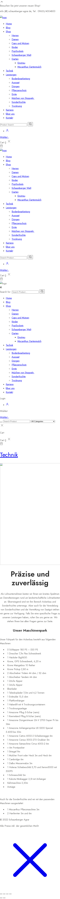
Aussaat (15, 82)
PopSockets (17, 51)
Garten (15, 59)
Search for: (5, 292)
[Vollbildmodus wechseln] (4, 893)
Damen (15, 39)
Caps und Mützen (20, 43)
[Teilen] (7, 893)
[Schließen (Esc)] (10, 893)
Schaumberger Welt (21, 55)
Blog (8, 27)
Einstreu (21, 63)
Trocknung (17, 106)
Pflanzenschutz (19, 90)
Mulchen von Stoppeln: (23, 98)
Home (9, 23)
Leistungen (11, 74)
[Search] (42, 291)
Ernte (14, 94)
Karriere (10, 110)
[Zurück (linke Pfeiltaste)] (1, 897)
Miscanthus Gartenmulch (29, 67)
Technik (9, 70)
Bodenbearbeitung (21, 78)
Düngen (16, 86)
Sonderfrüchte (19, 102)
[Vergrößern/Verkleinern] (1, 893)
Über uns (10, 114)
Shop (8, 31)
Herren (15, 35)
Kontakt (9, 117)
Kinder (15, 47)
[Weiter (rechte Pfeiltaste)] (4, 897)
